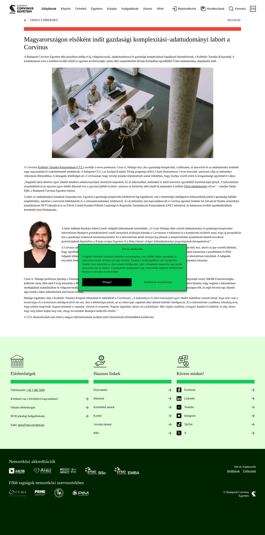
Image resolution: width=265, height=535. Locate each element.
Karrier (98, 415)
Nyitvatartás (100, 389)
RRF (96, 433)
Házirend (99, 398)
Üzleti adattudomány (195, 186)
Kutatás (112, 8)
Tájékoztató (249, 471)
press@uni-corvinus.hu (31, 424)
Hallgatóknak (130, 8)
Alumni (147, 8)
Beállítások (233, 471)
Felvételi (80, 8)
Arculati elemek (103, 424)
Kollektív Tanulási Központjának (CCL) (61, 167)
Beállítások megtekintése (158, 282)
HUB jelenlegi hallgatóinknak (28, 416)
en (253, 8)
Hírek (160, 8)
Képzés (66, 8)
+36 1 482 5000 (35, 390)
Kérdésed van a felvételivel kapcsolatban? (34, 398)
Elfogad (107, 282)
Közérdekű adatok (104, 407)
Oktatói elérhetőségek (23, 407)
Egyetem (96, 8)
